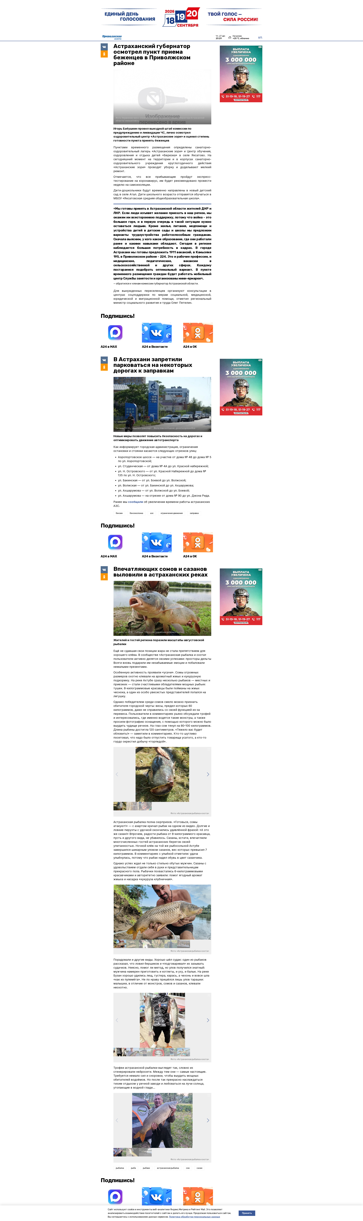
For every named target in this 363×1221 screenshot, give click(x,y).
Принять (247, 1213)
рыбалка (120, 1168)
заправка (194, 513)
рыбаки (146, 1168)
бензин (119, 513)
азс (152, 513)
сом (188, 1168)
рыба (133, 1168)
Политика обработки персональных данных (194, 1216)
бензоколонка (136, 513)
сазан (199, 1168)
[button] (208, 774)
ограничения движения (172, 513)
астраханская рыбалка (168, 1168)
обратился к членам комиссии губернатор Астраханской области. (157, 283)
